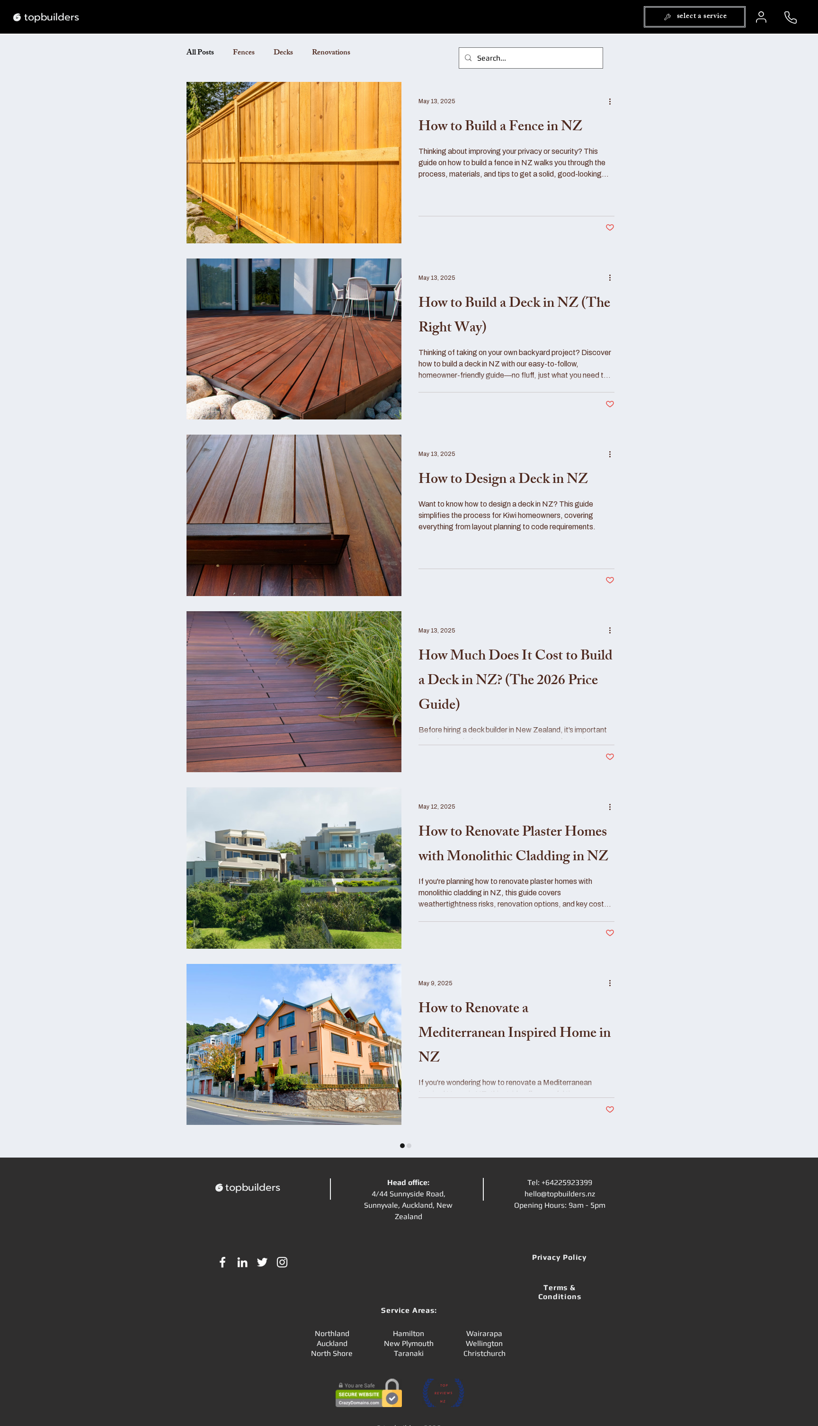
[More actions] (613, 101)
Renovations (331, 53)
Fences (244, 53)
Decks (283, 53)
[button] (695, 16)
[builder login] (762, 17)
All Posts (200, 53)
